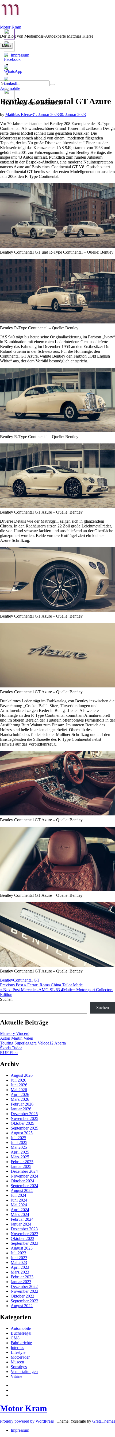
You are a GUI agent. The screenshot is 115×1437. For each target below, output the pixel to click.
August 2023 (22, 1248)
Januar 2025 (21, 1166)
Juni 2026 (19, 1085)
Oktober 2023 (22, 1238)
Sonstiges (19, 1366)
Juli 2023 (18, 1253)
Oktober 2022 (22, 1296)
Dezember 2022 (24, 1286)
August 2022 (22, 1305)
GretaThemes (103, 1421)
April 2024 (20, 1209)
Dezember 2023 (24, 1229)
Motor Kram (10, 27)
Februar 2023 (22, 1277)
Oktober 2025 (22, 1123)
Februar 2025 (22, 1161)
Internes (17, 1347)
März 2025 (20, 1157)
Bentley (6, 980)
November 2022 (24, 1291)
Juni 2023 (19, 1257)
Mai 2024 (19, 1205)
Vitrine (16, 1376)
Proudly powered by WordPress (27, 1421)
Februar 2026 (22, 1104)
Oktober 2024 (22, 1181)
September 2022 (24, 1301)
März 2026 (20, 1099)
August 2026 (22, 1075)
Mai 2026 (19, 1089)
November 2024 (24, 1176)
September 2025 (24, 1128)
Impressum (20, 1430)
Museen (17, 1362)
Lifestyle (18, 1352)
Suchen (6, 999)
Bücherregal (21, 1333)
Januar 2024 (21, 1224)
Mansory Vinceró (14, 1033)
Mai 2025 (19, 1147)
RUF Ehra (9, 1052)
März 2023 (20, 1272)
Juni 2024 (19, 1200)
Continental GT (26, 980)
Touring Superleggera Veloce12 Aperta (33, 1043)
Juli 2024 (18, 1195)
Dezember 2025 (24, 1113)
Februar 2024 (22, 1219)
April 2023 (20, 1267)
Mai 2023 (19, 1262)
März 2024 (20, 1214)
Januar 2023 (21, 1281)
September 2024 (24, 1185)
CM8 (15, 1338)
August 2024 (22, 1190)
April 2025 (20, 1152)
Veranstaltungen (24, 1371)
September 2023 (24, 1243)
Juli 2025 (18, 1137)
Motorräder (20, 1357)
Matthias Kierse (18, 114)
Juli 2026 (18, 1080)
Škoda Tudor (11, 1048)
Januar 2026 (21, 1109)
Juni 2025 (19, 1142)
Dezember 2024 (24, 1171)
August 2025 (22, 1133)
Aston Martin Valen (16, 1038)
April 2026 (20, 1094)
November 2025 (24, 1118)
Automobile (21, 1328)
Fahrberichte (21, 1342)
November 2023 (24, 1233)
